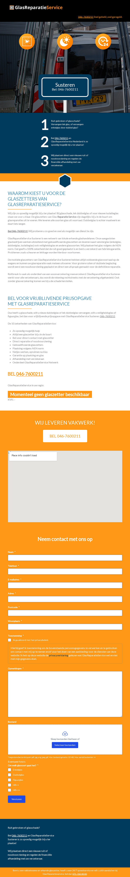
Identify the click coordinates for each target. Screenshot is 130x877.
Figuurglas (18, 779)
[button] (61, 59)
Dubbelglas (18, 774)
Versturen (17, 799)
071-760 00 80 (79, 874)
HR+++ (16, 790)
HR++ (16, 785)
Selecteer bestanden (65, 745)
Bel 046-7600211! (18, 230)
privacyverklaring (58, 655)
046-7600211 (85, 16)
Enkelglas (17, 769)
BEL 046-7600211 (65, 436)
